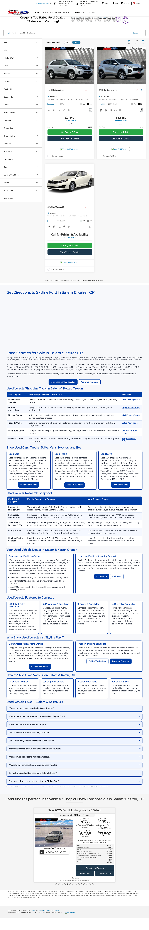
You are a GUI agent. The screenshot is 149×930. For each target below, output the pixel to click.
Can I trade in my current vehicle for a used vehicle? (32, 740)
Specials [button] (40, 12)
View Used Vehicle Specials (63, 382)
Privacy (39, 910)
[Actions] (90, 90)
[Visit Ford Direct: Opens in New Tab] (70, 913)
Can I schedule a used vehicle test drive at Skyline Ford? (34, 781)
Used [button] (51, 12)
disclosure (75, 878)
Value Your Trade (129, 423)
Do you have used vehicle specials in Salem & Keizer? (33, 773)
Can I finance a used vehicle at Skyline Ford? (29, 732)
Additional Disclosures (51, 910)
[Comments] (90, 110)
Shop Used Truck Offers (129, 432)
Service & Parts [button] (74, 12)
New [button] (46, 12)
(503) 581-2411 (55, 852)
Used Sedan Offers (28, 484)
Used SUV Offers (120, 484)
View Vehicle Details (69, 138)
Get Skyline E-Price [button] (69, 132)
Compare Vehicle (57, 156)
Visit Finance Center (131, 415)
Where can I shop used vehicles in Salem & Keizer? (31, 708)
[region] (69, 127)
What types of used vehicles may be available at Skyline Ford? (37, 716)
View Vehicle (85, 873)
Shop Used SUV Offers (129, 440)
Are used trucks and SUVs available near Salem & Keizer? (35, 748)
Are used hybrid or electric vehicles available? (29, 757)
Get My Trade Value (97, 661)
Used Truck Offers (74, 484)
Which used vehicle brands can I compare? (28, 724)
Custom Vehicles (60, 12)
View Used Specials (131, 399)
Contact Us (102, 576)
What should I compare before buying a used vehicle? (33, 765)
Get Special (96, 867)
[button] (92, 65)
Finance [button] (84, 12)
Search (135, 33)
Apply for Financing (89, 382)
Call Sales (116, 576)
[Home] (35, 12)
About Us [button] (91, 12)
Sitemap (33, 910)
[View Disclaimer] (69, 110)
